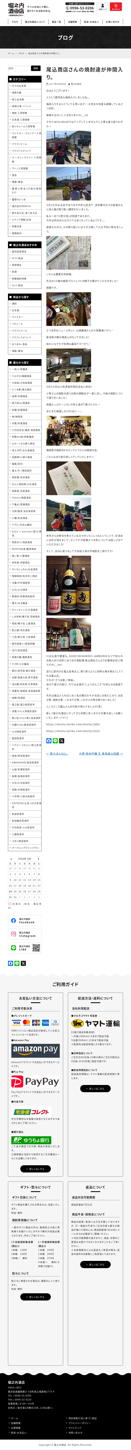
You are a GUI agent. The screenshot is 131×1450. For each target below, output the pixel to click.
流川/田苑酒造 (19, 650)
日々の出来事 (19, 85)
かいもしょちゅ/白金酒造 (25, 569)
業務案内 (17, 233)
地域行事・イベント (22, 106)
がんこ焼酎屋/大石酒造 (24, 484)
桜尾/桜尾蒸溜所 (21, 776)
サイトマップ (75, 1427)
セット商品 (17, 285)
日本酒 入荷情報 (21, 119)
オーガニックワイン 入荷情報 (26, 159)
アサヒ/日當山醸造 (22, 524)
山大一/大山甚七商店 (23, 443)
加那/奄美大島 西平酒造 (25, 677)
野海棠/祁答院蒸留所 (23, 596)
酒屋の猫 (17, 92)
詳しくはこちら (36, 1168)
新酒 (14, 271)
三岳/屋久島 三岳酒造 (23, 636)
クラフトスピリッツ (21, 150)
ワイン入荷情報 (20, 168)
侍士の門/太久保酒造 (23, 450)
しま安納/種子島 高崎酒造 (26, 616)
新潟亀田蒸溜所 (20, 820)
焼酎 (14, 303)
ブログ (15, 21)
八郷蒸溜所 (18, 834)
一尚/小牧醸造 (19, 369)
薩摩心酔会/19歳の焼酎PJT (26, 190)
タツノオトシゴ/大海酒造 (25, 609)
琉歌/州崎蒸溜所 (21, 789)
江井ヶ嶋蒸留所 (20, 841)
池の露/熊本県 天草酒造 (25, 684)
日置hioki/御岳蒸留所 (24, 724)
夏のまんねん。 (57, 754)
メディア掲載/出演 (21, 219)
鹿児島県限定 (19, 251)
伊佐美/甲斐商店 (21, 562)
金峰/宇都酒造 (19, 396)
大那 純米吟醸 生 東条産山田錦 (101, 754)
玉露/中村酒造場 (21, 582)
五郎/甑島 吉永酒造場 (23, 511)
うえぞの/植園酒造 (22, 376)
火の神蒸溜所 (19, 731)
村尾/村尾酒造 (19, 423)
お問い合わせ (112, 21)
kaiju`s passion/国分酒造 (26, 533)
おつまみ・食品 (19, 344)
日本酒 (15, 310)
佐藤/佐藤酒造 (19, 409)
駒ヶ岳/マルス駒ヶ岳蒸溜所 (26, 717)
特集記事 (17, 226)
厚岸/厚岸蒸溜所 (21, 755)
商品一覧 (56, 21)
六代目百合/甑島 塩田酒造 (26, 430)
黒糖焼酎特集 (19, 278)
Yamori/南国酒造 (21, 497)
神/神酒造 (17, 416)
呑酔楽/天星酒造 (21, 490)
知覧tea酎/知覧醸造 (23, 436)
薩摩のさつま (19, 199)
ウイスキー (17, 317)
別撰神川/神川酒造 (22, 457)
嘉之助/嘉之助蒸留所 (23, 704)
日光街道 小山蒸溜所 (23, 827)
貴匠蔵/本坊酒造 (21, 477)
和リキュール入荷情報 (23, 126)
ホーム (14, 1418)
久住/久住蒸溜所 (21, 782)
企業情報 (16, 1427)
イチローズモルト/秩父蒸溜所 (26, 747)
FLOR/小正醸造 (20, 663)
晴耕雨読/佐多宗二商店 (24, 576)
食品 (14, 175)
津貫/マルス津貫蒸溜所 (24, 711)
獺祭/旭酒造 (18, 697)
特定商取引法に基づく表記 (83, 1418)
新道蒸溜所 (18, 813)
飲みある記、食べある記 (24, 212)
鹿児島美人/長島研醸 (23, 643)
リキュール (17, 323)
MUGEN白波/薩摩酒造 (24, 548)
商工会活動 (18, 99)
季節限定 (17, 264)
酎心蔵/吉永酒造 (21, 630)
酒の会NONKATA (21, 206)
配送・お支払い (91, 21)
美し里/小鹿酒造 (21, 555)
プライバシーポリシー (80, 1423)
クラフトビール (19, 143)
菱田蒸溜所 (18, 738)
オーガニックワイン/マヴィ (25, 847)
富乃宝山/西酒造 (21, 402)
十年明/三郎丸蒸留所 (23, 796)
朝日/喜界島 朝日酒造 (23, 670)
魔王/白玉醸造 (19, 603)
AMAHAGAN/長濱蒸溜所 (25, 762)
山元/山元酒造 (19, 589)
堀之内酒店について (35, 21)
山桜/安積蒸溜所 (21, 769)
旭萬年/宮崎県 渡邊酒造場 (26, 690)
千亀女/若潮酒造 (21, 504)
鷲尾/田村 (17, 463)
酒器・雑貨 (17, 181)
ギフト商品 (17, 258)
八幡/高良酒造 (19, 517)
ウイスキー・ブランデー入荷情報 (26, 135)
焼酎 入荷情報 (19, 112)
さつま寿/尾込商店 (22, 389)
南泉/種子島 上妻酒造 (23, 623)
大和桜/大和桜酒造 (22, 382)
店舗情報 (72, 21)
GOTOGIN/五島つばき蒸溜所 (26, 805)
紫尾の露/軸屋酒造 (22, 657)
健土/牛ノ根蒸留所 (22, 470)
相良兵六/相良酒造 (22, 542)
